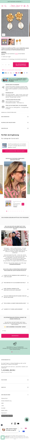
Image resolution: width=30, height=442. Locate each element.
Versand (16, 53)
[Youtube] (18, 424)
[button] (2, 6)
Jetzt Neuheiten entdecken (14, 1)
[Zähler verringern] (2, 64)
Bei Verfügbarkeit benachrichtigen (21, 65)
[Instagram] (15, 424)
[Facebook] (12, 424)
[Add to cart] (23, 204)
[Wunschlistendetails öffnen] (21, 6)
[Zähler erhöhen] (8, 64)
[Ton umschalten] (23, 195)
